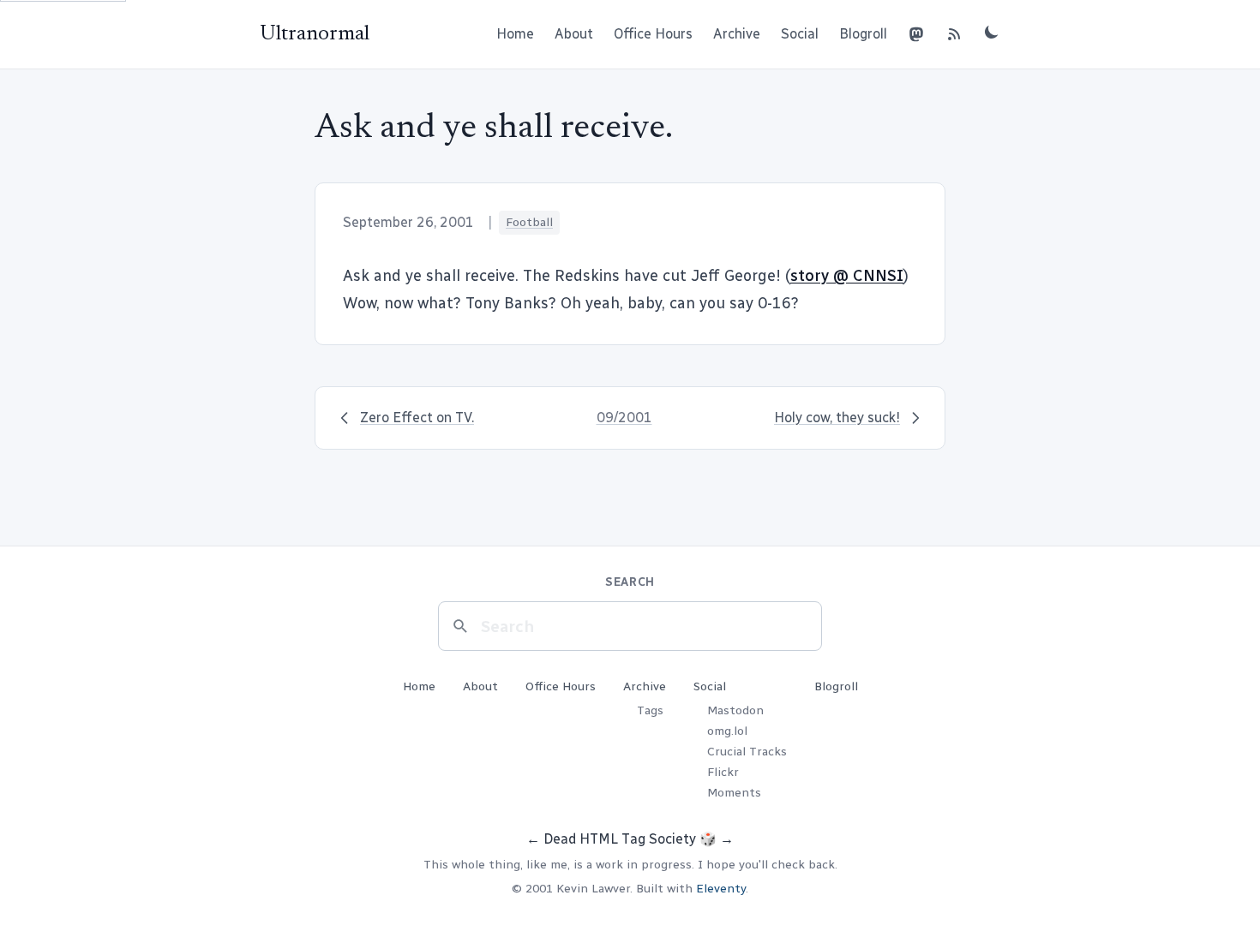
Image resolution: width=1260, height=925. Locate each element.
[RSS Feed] (954, 34)
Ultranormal (314, 34)
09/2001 (624, 417)
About (574, 34)
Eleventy (721, 888)
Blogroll (863, 34)
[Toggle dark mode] (991, 31)
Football (529, 222)
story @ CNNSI (846, 275)
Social (800, 34)
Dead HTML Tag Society (619, 839)
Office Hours (653, 34)
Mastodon (735, 710)
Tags (650, 710)
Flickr (723, 772)
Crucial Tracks (747, 751)
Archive (736, 34)
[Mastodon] (916, 34)
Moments (734, 792)
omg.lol (727, 731)
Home (515, 34)
